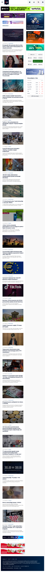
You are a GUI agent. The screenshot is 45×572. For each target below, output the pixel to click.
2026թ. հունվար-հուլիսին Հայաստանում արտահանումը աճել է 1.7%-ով (35, 27)
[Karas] (13, 545)
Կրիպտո (9, 500)
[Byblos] (13, 15)
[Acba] (35, 47)
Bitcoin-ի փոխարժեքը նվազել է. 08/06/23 (12, 502)
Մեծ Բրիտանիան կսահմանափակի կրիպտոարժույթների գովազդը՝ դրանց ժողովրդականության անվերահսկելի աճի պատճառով (12, 429)
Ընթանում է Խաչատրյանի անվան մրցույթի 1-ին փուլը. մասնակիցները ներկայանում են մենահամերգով (13, 377)
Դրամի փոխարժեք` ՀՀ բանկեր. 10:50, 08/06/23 (11, 478)
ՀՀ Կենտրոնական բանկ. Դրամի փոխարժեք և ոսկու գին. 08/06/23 (13, 202)
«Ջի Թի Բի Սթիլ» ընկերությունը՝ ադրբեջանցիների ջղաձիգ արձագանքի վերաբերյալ (11, 176)
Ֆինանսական (10, 199)
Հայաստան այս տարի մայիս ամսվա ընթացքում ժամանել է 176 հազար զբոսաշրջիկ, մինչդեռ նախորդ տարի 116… (13, 329)
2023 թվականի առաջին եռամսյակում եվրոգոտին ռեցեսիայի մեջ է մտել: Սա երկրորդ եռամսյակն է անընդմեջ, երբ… (13, 281)
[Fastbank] (13, 537)
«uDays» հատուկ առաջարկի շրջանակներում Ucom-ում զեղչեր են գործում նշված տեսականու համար (13, 227)
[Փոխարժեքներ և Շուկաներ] (34, 2)
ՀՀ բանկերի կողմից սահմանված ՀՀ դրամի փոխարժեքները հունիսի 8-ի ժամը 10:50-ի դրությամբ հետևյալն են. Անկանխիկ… (13, 481)
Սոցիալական (10, 43)
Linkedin (40, 64)
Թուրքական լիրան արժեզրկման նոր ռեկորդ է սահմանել (13, 402)
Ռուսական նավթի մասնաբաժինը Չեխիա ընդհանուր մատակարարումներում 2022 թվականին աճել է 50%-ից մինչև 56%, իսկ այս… (12, 257)
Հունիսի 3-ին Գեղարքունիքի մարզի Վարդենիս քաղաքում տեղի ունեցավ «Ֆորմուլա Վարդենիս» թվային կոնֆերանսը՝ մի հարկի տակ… (13, 154)
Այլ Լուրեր (10, 373)
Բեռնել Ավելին (36, 96)
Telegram (30, 64)
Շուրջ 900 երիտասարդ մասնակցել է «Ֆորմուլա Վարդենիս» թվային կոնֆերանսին (11, 150)
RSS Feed (40, 54)
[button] (28, 24)
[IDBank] (35, 37)
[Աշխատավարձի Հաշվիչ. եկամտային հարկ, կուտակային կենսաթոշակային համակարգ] (29, 2)
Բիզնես (9, 120)
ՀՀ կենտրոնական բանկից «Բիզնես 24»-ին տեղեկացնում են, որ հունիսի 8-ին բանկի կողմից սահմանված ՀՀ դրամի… (13, 205)
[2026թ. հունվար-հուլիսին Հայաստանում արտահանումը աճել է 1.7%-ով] (35, 19)
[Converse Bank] (35, 72)
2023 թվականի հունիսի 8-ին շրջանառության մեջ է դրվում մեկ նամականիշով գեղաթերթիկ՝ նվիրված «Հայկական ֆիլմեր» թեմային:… (12, 127)
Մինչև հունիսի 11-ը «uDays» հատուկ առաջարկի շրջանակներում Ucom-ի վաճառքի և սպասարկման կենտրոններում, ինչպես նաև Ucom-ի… (11, 230)
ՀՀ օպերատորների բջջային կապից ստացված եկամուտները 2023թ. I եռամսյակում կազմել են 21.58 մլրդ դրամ (12, 453)
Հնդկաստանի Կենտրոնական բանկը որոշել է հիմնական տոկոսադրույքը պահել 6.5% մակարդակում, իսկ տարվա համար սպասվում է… (12, 354)
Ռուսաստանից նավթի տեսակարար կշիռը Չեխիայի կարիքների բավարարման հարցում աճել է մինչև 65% (13, 253)
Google (30, 61)
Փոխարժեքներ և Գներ (32, 78)
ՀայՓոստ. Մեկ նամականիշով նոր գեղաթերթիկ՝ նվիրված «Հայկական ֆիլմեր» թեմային (13, 123)
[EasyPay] (22, 9)
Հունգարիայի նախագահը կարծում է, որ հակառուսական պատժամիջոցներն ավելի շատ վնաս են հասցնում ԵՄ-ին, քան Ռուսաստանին (12, 73)
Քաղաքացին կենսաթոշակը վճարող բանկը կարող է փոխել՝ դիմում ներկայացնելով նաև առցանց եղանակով (13, 47)
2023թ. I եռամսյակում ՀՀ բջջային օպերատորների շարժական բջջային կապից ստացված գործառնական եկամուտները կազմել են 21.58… (12, 456)
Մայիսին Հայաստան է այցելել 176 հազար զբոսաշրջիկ (12, 326)
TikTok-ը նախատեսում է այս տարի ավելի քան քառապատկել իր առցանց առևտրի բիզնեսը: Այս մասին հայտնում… (12, 304)
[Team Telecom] (13, 22)
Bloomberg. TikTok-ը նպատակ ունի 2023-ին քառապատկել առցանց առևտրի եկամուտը (12, 301)
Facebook (32, 54)
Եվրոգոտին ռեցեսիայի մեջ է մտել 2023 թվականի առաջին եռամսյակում (12, 278)
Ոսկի (28, 91)
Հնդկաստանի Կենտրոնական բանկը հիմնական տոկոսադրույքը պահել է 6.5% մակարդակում (12, 351)
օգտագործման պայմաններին (8, 564)
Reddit (35, 64)
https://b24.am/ (14, 563)
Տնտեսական (10, 69)
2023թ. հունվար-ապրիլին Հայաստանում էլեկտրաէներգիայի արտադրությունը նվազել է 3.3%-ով (13, 97)
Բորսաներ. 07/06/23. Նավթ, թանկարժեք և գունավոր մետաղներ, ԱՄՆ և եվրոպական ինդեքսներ (12, 527)
